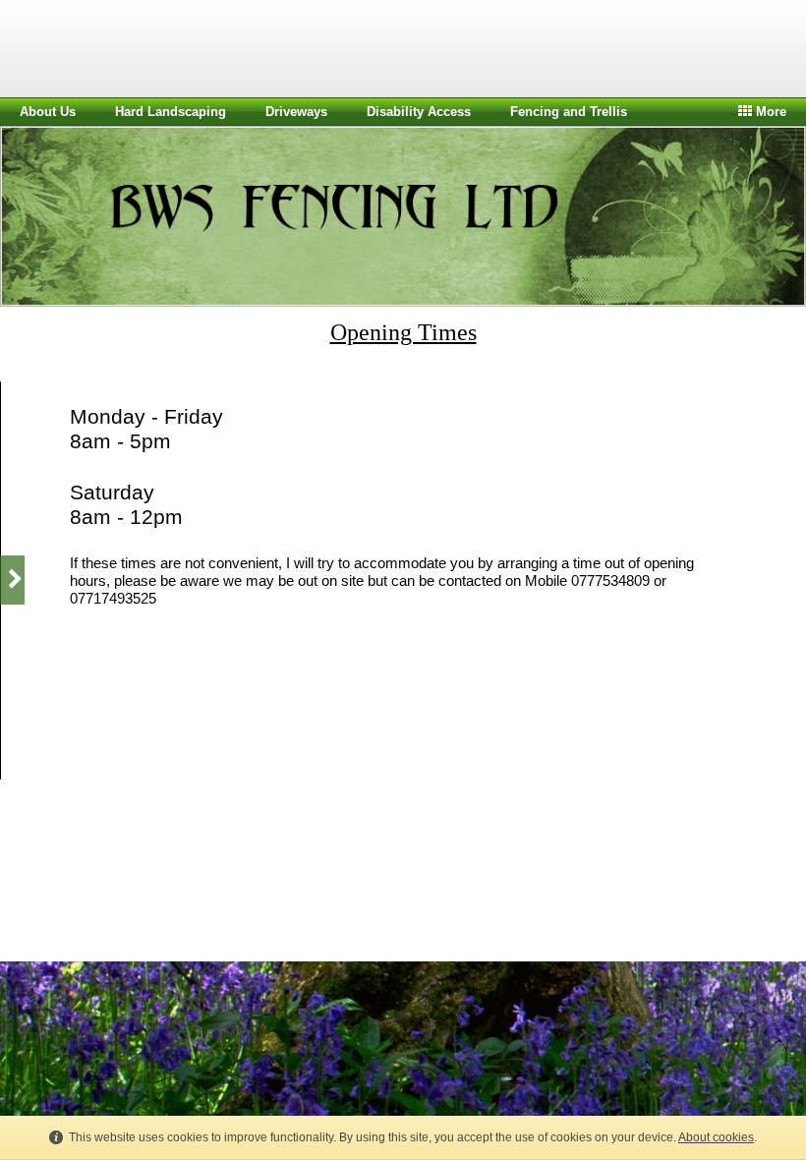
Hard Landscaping (170, 111)
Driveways (296, 111)
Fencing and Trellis (568, 111)
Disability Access (419, 111)
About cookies (716, 1137)
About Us (48, 111)
